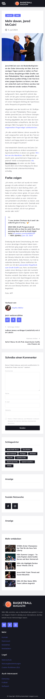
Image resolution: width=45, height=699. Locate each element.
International (11, 453)
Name (7, 393)
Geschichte (26, 449)
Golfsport (5, 686)
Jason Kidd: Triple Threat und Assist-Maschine (28, 573)
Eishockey (5, 679)
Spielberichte (21, 458)
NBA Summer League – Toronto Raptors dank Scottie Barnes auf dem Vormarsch (27, 557)
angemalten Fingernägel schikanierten (21, 127)
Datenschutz (7, 660)
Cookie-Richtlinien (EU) (11, 667)
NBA (17, 15)
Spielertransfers (27, 462)
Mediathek (6, 645)
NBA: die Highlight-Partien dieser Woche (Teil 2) (27, 564)
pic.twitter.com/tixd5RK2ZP (24, 233)
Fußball (5, 682)
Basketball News (13, 449)
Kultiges (23, 453)
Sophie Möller (17, 308)
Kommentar (9, 371)
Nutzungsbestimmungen (11, 664)
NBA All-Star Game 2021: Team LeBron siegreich (27, 582)
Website (8, 410)
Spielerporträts (12, 462)
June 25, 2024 (27, 235)
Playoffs (10, 458)
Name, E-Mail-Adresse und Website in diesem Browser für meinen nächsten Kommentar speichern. (23, 421)
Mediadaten (6, 648)
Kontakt (5, 637)
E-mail (7, 402)
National (33, 453)
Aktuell (9, 15)
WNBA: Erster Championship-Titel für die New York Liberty (27, 548)
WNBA (9, 466)
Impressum (6, 641)
